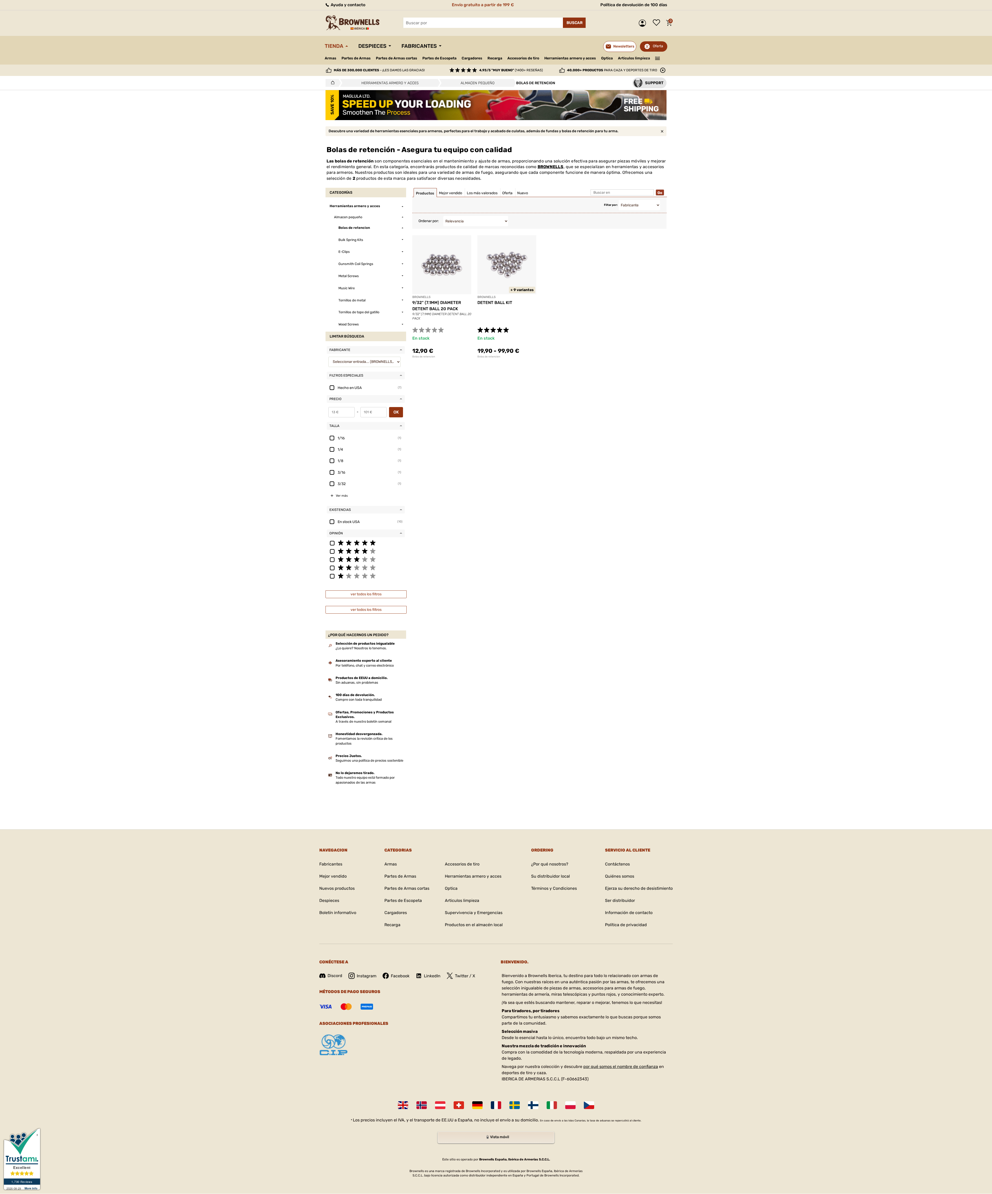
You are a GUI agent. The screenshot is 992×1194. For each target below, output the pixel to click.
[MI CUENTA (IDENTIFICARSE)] (644, 23)
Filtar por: (611, 205)
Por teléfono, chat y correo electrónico (365, 665)
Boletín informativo (337, 912)
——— (657, 58)
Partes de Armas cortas (396, 58)
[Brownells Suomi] (533, 1105)
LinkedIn (432, 975)
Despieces (372, 46)
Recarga (494, 58)
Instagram (366, 975)
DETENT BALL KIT (494, 302)
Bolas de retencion (423, 356)
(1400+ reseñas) (511, 70)
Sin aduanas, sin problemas (357, 682)
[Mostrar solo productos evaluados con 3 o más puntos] (366, 559)
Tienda (334, 46)
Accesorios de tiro (523, 58)
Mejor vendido (333, 876)
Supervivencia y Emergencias (473, 912)
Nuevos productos (337, 888)
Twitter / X (465, 975)
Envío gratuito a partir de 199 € (483, 4)
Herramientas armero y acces (570, 58)
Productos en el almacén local (474, 924)
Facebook (400, 975)
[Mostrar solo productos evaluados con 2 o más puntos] (366, 567)
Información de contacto (629, 912)
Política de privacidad (626, 924)
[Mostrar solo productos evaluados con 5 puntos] (366, 542)
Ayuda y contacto (347, 4)
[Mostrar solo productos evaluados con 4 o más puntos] (366, 551)
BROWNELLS (551, 166)
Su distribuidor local (550, 876)
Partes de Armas (356, 58)
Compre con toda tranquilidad (359, 699)
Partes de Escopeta (439, 58)
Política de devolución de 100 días (633, 4)
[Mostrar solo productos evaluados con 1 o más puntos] (366, 576)
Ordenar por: (429, 221)
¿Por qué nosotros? (549, 864)
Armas (330, 58)
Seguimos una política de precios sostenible (369, 760)
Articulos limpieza (634, 58)
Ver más (342, 495)
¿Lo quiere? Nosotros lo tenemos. (361, 648)
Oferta (658, 46)
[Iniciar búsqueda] (574, 23)
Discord (335, 975)
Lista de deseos (657, 23)
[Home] (331, 83)
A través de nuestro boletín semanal (363, 721)
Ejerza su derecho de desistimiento (639, 888)
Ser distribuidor (620, 900)
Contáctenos (617, 864)
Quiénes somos (619, 876)
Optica (607, 58)
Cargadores (472, 58)
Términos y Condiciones (554, 888)
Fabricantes (419, 46)
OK (396, 412)
